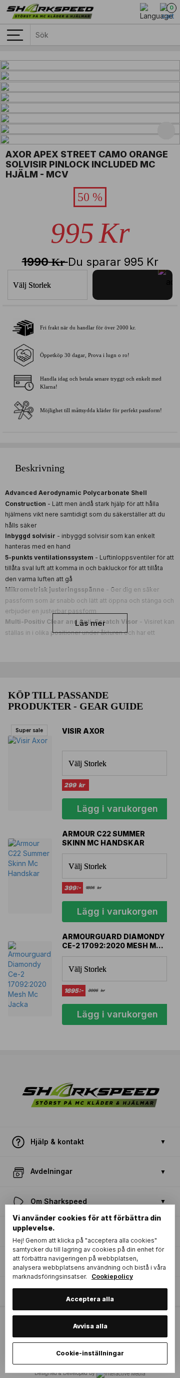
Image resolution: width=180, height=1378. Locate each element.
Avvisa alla (90, 1326)
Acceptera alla (90, 1299)
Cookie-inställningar (90, 1353)
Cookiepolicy (112, 1276)
